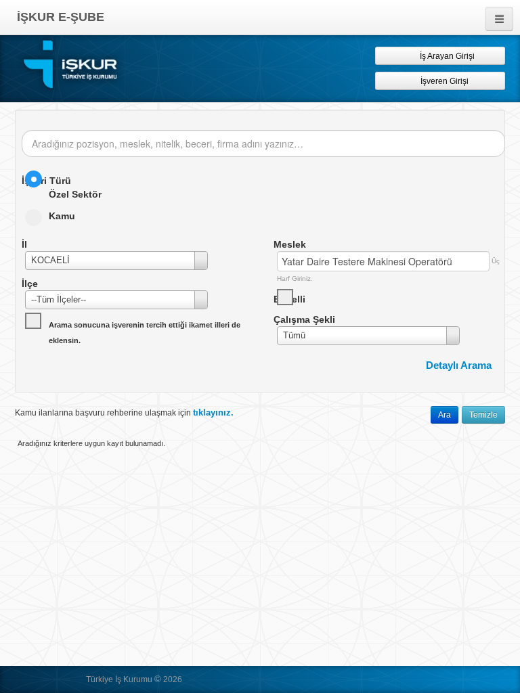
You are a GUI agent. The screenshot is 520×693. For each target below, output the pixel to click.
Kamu (62, 215)
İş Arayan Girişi (446, 56)
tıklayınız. (213, 412)
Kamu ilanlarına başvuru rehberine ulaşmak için (124, 412)
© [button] (157, 679)
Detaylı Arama (459, 365)
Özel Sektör (75, 194)
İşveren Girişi (446, 81)
